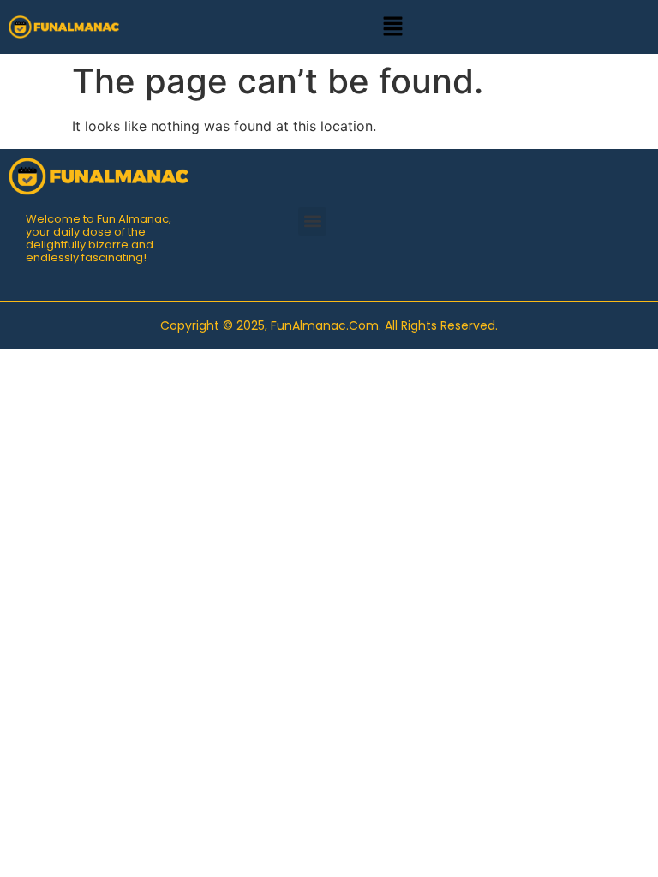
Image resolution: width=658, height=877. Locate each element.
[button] (392, 27)
